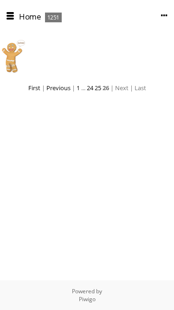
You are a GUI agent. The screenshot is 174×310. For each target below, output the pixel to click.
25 (98, 88)
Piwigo (87, 299)
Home (30, 16)
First (34, 88)
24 (90, 88)
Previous (58, 88)
